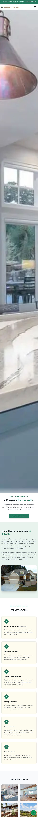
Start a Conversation (19, 516)
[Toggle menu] (35, 7)
